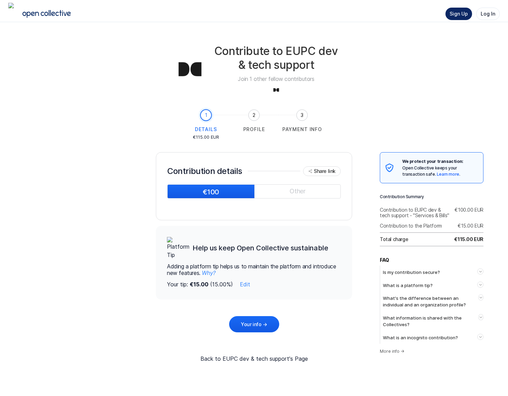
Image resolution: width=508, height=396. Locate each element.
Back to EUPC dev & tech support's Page (254, 358)
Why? (208, 273)
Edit (245, 284)
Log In (488, 14)
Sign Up (459, 14)
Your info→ (254, 324)
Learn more (448, 174)
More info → (392, 351)
